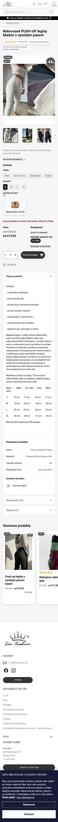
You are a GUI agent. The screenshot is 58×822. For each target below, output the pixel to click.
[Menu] (54, 3)
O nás (5, 695)
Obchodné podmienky (13, 709)
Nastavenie (29, 804)
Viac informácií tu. (25, 797)
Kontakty (7, 705)
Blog (5, 700)
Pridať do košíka (30, 255)
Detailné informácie (12, 159)
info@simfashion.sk (18, 663)
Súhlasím (29, 814)
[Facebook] (5, 670)
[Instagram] (13, 670)
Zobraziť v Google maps (29, 767)
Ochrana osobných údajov (15, 714)
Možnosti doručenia (40, 246)
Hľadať (51, 12)
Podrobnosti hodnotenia (39, 42)
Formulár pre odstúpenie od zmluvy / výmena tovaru (27, 728)
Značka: (11, 49)
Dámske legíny (19, 485)
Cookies (6, 719)
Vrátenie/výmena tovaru (14, 723)
